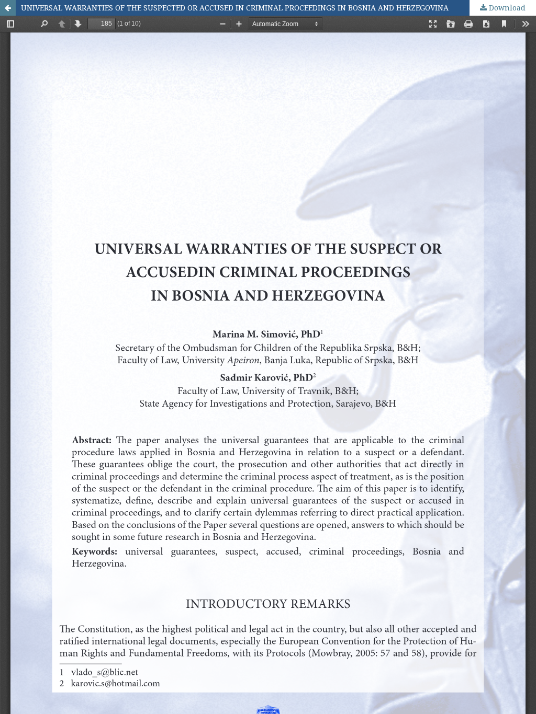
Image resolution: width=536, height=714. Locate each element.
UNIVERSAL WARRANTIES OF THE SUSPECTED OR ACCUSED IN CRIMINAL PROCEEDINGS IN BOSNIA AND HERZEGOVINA (235, 8)
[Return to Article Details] (8, 8)
